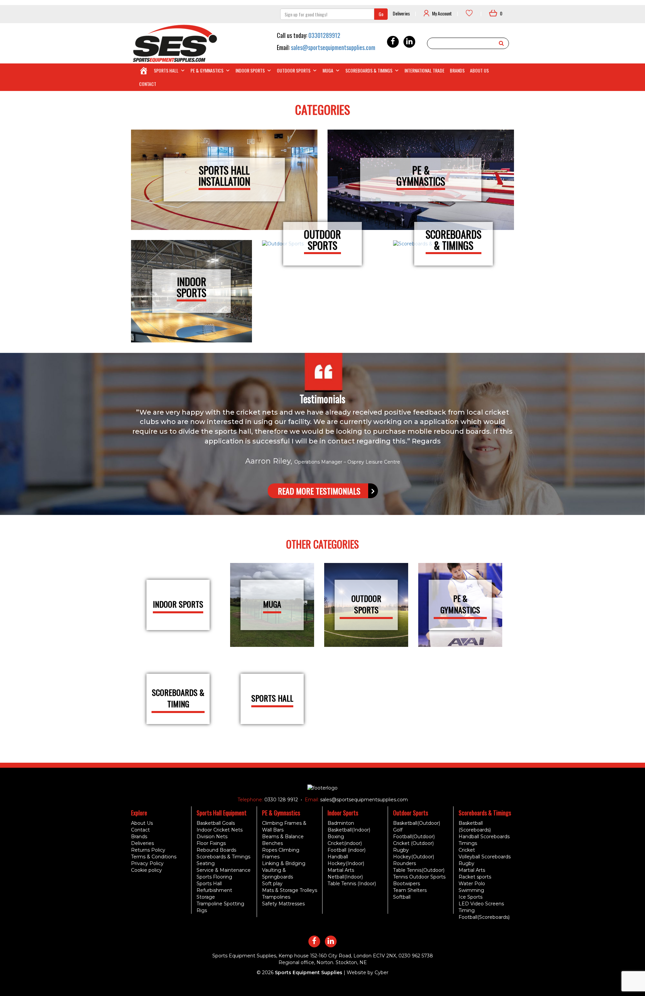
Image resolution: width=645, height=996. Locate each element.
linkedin (409, 42)
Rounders (404, 863)
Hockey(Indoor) (346, 863)
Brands (457, 70)
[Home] (143, 70)
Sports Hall (166, 70)
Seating (206, 863)
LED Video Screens (481, 904)
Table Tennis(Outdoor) (418, 870)
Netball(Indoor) (345, 877)
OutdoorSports (322, 240)
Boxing (336, 837)
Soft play (272, 884)
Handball (338, 857)
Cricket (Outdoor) (413, 843)
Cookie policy (146, 870)
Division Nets (212, 837)
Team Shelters (410, 890)
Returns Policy (148, 850)
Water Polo (472, 884)
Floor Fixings (211, 843)
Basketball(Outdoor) (416, 823)
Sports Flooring (214, 877)
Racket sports (475, 877)
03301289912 (324, 35)
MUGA (327, 70)
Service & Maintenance (224, 870)
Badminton (341, 823)
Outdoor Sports (293, 70)
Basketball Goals (216, 823)
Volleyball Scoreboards (485, 857)
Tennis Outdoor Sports (419, 877)
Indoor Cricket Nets (220, 830)
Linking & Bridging (283, 863)
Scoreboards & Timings (368, 70)
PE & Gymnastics (206, 70)
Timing (467, 910)
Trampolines (276, 897)
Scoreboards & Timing (178, 698)
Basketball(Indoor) (349, 830)
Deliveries (401, 13)
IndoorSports (191, 287)
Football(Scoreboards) (484, 917)
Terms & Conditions (153, 857)
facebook (393, 42)
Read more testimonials (319, 491)
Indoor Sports (250, 70)
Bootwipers (406, 884)
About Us (479, 70)
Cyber (381, 972)
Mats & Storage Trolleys (289, 890)
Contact (147, 83)
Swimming (471, 890)
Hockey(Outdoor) (413, 857)
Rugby (401, 850)
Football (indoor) (347, 850)
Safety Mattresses (283, 904)
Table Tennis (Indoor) (352, 884)
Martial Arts (341, 870)
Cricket (467, 850)
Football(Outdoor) (414, 837)
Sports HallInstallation (224, 175)
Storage (206, 897)
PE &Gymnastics (420, 175)
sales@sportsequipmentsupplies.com (333, 47)
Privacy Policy (147, 863)
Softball (402, 897)
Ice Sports (470, 897)
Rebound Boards (216, 850)
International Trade (424, 70)
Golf (397, 830)
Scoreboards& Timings (453, 240)
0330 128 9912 (280, 800)
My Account (442, 13)
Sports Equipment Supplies (308, 972)
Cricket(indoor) (345, 843)
